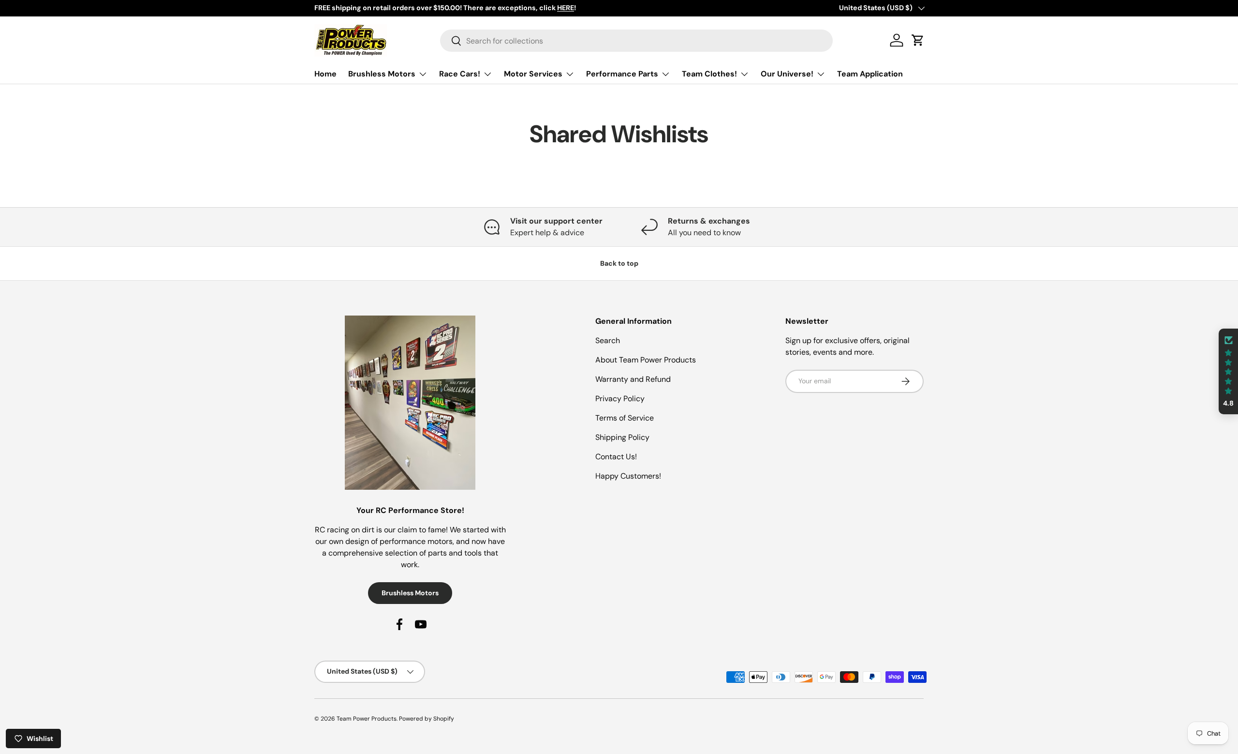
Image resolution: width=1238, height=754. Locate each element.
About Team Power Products (645, 360)
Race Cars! (459, 74)
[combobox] (636, 41)
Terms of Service (624, 418)
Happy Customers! (628, 476)
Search (607, 340)
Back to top (619, 263)
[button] (1228, 371)
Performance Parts (622, 74)
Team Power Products (367, 719)
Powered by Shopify (426, 719)
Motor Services (533, 74)
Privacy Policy (620, 398)
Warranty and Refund (633, 379)
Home (325, 74)
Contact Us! (616, 457)
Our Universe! (787, 74)
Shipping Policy (622, 437)
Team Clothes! (709, 74)
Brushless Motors (381, 74)
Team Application (870, 74)
